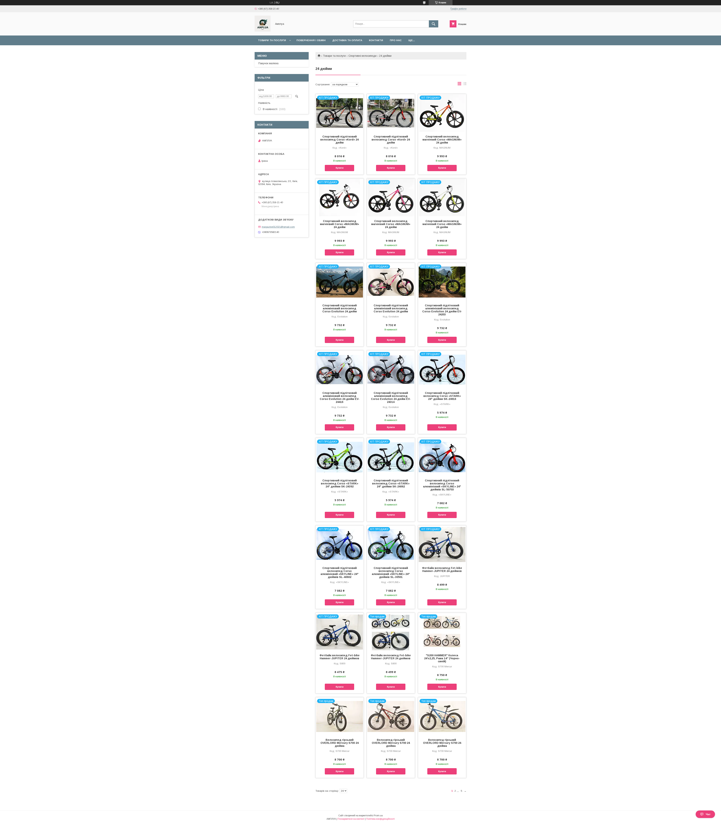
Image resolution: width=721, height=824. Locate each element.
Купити (339, 168)
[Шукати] (433, 23)
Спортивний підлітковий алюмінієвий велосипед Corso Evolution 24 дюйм (339, 308)
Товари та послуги (272, 40)
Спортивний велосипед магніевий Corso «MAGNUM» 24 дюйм (442, 139)
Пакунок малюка (268, 63)
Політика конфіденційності (380, 819)
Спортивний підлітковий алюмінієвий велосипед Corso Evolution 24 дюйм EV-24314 (391, 397)
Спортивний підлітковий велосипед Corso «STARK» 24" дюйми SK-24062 (391, 483)
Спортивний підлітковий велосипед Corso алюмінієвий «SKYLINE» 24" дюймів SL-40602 (339, 572)
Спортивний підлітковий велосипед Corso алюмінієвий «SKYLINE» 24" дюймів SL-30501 (391, 572)
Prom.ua (378, 815)
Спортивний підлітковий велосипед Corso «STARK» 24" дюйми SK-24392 (339, 483)
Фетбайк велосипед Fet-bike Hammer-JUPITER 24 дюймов (442, 569)
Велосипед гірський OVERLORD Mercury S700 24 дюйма (340, 742)
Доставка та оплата (347, 40)
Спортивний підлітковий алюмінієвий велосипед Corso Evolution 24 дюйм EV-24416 (339, 397)
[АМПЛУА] (263, 30)
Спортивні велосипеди (362, 55)
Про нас (396, 40)
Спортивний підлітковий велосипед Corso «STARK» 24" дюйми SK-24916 (442, 395)
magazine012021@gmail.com (278, 226)
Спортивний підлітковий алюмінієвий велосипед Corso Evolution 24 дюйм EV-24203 (442, 310)
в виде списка (464, 84)
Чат (708, 814)
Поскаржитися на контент (351, 819)
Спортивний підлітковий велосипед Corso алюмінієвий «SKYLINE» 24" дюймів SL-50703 (442, 485)
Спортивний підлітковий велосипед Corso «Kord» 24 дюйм (339, 139)
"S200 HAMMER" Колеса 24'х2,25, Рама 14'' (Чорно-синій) (442, 658)
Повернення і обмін (311, 40)
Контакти (376, 40)
